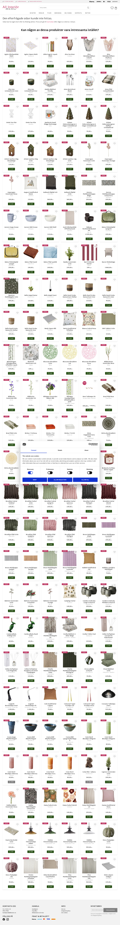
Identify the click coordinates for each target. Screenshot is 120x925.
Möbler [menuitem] (41, 13)
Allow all (85, 480)
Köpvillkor (34, 911)
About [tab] (86, 450)
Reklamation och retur (38, 913)
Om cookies (64, 913)
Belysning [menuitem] (68, 13)
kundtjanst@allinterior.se (9, 913)
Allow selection (60, 480)
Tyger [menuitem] (49, 13)
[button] (112, 8)
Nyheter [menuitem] (33, 13)
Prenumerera (110, 910)
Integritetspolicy (65, 911)
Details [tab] (60, 450)
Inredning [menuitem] (57, 13)
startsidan (50, 22)
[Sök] (88, 8)
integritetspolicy (97, 915)
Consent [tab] (33, 450)
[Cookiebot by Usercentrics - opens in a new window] (90, 444)
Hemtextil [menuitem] (78, 13)
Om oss (63, 909)
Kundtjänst (35, 909)
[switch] (50, 472)
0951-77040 (6, 911)
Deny (35, 480)
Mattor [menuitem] (87, 13)
